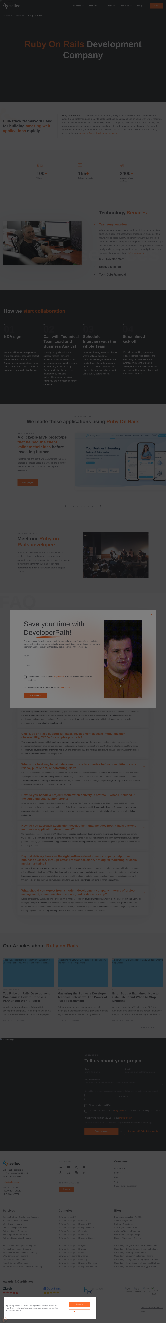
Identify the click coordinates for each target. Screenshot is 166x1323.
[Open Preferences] (4, 1319)
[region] (50, 1308)
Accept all (79, 1304)
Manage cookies (80, 1312)
